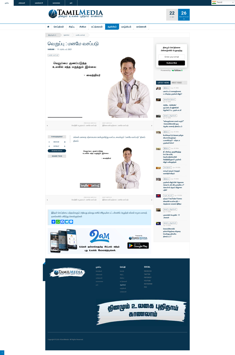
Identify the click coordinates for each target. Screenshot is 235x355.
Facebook (148, 271)
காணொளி (141, 26)
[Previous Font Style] (49, 146)
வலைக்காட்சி (39, 3)
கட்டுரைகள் (97, 26)
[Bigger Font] (64, 142)
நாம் (71, 3)
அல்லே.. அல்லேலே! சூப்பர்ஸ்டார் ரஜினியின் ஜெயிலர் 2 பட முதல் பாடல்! (172, 107)
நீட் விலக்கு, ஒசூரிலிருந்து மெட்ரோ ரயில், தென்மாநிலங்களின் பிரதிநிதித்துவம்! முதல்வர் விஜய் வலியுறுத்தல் (172, 157)
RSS (145, 287)
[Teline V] (75, 14)
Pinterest (148, 277)
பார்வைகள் (22, 3)
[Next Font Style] (64, 146)
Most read (177, 83)
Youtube (147, 281)
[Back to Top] (2, 352)
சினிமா (83, 26)
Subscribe (171, 63)
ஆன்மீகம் (112, 26)
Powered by (166, 70)
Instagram (148, 284)
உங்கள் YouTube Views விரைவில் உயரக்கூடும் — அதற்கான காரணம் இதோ (172, 201)
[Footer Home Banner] (141, 312)
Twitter (147, 274)
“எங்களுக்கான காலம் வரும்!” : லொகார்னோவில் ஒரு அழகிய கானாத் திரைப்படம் (173, 123)
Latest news (163, 83)
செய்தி (122, 271)
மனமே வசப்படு (80, 35)
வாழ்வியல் (126, 26)
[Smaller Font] (49, 142)
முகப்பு (7, 3)
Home (48, 27)
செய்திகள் (59, 26)
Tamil (219, 2)
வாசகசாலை (56, 3)
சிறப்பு (72, 26)
